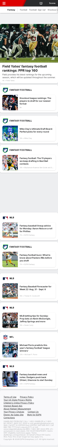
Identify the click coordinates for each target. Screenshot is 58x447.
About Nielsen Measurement (17, 408)
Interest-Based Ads (13, 406)
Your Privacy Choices (14, 411)
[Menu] (4, 3)
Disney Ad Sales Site (13, 414)
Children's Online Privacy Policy (19, 403)
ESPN (16, 3)
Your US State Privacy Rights (18, 400)
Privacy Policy (27, 397)
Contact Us (33, 411)
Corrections (9, 417)
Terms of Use (10, 397)
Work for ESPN (34, 414)
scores (52, 3)
